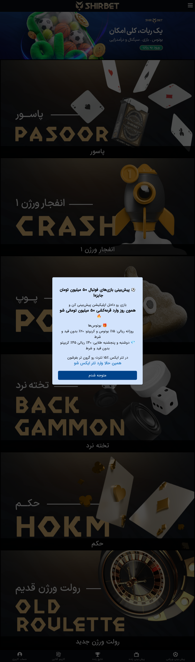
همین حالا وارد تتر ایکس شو (97, 363)
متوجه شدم (97, 375)
